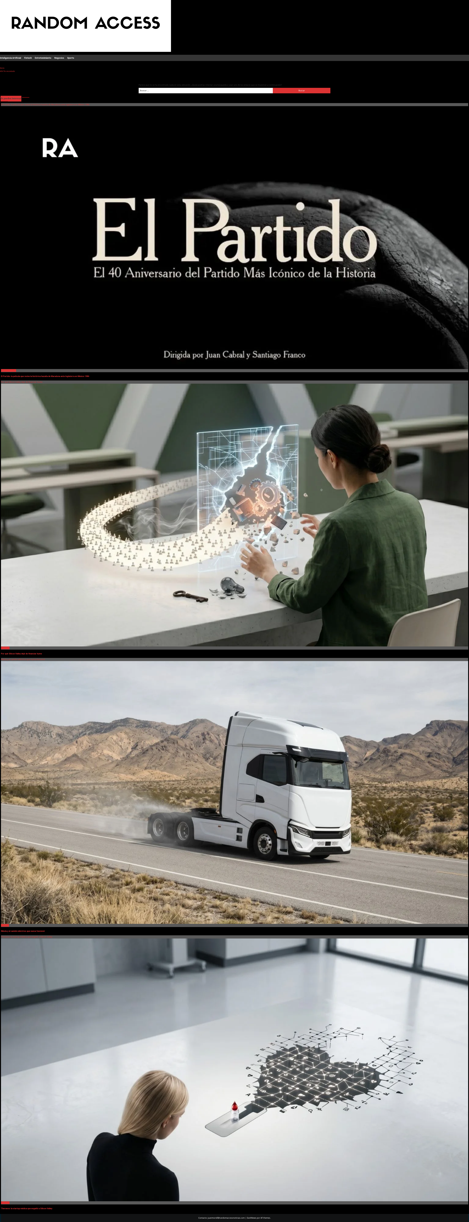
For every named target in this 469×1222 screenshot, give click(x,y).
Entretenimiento (43, 58)
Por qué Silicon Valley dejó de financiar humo (22, 382)
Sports (70, 58)
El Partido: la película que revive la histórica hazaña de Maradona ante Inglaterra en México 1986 (45, 104)
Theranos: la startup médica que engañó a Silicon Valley (26, 936)
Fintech (28, 58)
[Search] (1, 63)
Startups (5, 925)
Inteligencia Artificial (10, 58)
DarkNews (251, 1218)
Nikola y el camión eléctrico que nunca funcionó (23, 659)
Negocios (59, 58)
